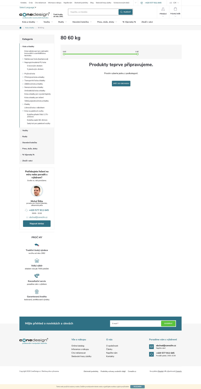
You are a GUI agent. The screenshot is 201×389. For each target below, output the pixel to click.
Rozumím (137, 387)
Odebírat (168, 323)
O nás (31, 3)
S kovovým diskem (34, 66)
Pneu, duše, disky (29, 148)
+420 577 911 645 (39, 210)
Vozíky (25, 130)
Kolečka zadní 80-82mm (37, 120)
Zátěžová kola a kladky (33, 84)
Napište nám (68, 3)
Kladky (27, 104)
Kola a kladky (28, 46)
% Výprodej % (28, 154)
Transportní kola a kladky (34, 80)
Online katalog (77, 345)
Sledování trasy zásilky (103, 3)
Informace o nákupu (54, 3)
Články (109, 349)
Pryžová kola (29, 73)
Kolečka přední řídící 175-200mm (37, 115)
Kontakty (24, 3)
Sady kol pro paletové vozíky (38, 123)
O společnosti (112, 345)
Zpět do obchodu (121, 83)
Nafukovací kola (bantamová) (36, 59)
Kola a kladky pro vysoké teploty (37, 94)
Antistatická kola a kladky (34, 90)
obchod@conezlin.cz (38, 217)
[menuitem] (30, 22)
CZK (174, 3)
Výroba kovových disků (121, 3)
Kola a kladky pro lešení (34, 97)
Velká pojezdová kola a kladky (36, 101)
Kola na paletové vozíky (34, 111)
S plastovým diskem (35, 69)
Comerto (179, 371)
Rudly (24, 136)
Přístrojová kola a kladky (34, 77)
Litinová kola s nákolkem (34, 107)
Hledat (127, 12)
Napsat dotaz (37, 223)
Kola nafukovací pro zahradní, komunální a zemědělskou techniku (36, 53)
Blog (92, 3)
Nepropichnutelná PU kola (35, 62)
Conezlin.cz (132, 371)
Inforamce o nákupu (80, 349)
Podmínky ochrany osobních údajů (113, 371)
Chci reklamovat (40, 3)
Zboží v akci (27, 160)
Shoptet (160, 371)
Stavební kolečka (29, 142)
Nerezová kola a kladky (33, 87)
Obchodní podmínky (81, 3)
